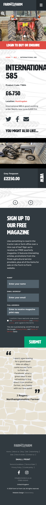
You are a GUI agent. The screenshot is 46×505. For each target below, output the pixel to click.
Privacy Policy (21, 329)
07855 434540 (23, 480)
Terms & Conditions (17, 464)
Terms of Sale (30, 464)
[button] (18, 36)
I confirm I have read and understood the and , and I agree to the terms (24, 321)
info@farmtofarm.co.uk (23, 478)
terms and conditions (20, 321)
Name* (10, 278)
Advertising (34, 451)
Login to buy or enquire (23, 45)
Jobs (11, 455)
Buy (15, 57)
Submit (35, 341)
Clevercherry (28, 493)
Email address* (14, 291)
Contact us (30, 455)
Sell (27, 451)
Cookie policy (28, 467)
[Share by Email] (26, 119)
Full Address (13, 305)
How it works (20, 455)
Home (8, 57)
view (41, 177)
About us (16, 451)
